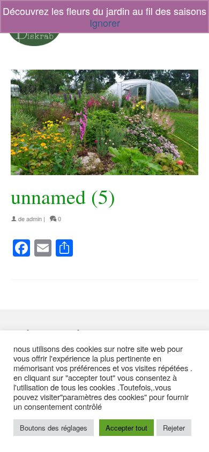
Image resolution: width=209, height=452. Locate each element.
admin (34, 218)
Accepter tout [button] (126, 428)
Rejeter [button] (174, 428)
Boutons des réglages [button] (53, 428)
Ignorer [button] (104, 22)
